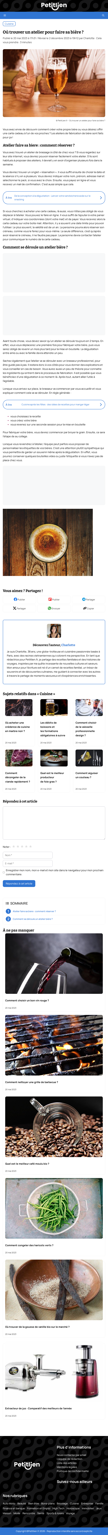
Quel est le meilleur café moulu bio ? (27, 1163)
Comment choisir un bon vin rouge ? (27, 1000)
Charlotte (68, 645)
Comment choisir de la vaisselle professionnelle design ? (86, 729)
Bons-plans (48, 1503)
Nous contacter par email (71, 1455)
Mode (17, 1513)
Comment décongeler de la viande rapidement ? (17, 777)
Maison (7, 1513)
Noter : (7, 846)
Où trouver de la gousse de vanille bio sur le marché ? (37, 1326)
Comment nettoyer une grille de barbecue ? (31, 1082)
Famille (99, 1503)
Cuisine (9, 23)
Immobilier (88, 1508)
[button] (103, 15)
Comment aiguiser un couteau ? (87, 775)
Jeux (99, 1508)
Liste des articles (66, 1463)
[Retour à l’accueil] (54, 6)
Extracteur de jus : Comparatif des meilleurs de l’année (38, 1408)
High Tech (58, 1508)
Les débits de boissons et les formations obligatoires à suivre (52, 729)
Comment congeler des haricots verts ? (29, 1245)
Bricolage (62, 1503)
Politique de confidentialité (73, 1471)
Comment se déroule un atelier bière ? (33, 918)
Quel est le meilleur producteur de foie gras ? (52, 777)
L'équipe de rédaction (69, 1459)
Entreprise (87, 1503)
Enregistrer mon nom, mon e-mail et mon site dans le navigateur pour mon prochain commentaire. (55, 872)
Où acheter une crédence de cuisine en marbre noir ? (17, 727)
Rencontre (28, 1513)
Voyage (70, 1513)
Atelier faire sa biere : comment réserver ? (34, 911)
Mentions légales (67, 1467)
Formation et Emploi (38, 1508)
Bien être (33, 1503)
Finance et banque (14, 1508)
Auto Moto (9, 1503)
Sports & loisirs (55, 1513)
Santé (40, 1513)
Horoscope (73, 1508)
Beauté (21, 1503)
